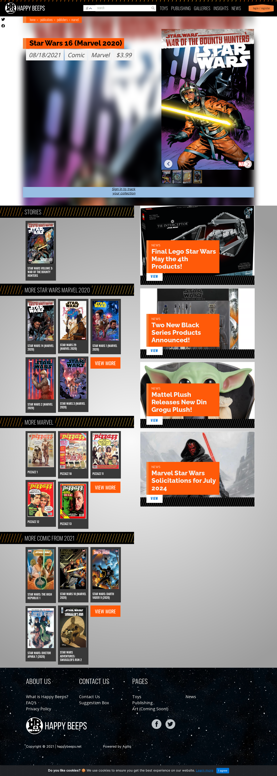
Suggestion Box (94, 702)
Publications (46, 19)
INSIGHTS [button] (221, 8)
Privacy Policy (38, 709)
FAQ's (31, 702)
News (236, 8)
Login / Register (260, 8)
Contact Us (89, 696)
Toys (164, 8)
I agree (222, 770)
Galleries (202, 8)
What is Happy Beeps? (47, 696)
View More (105, 363)
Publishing (142, 702)
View (154, 276)
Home (32, 19)
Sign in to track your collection (123, 191)
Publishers (62, 19)
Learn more (204, 770)
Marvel (75, 19)
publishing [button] (181, 8)
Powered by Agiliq (117, 746)
